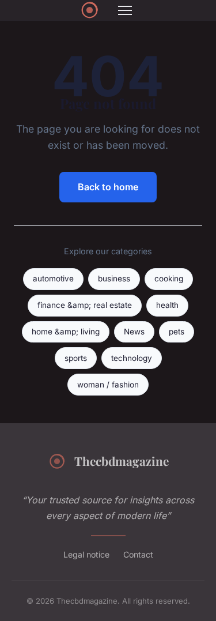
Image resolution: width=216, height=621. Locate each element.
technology (131, 358)
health (167, 305)
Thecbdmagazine (121, 461)
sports (76, 358)
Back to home (108, 187)
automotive (53, 278)
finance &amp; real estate (84, 305)
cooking (168, 278)
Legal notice (86, 554)
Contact (138, 554)
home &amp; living (66, 331)
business (114, 278)
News (134, 331)
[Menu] (125, 10)
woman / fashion (108, 384)
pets (176, 331)
